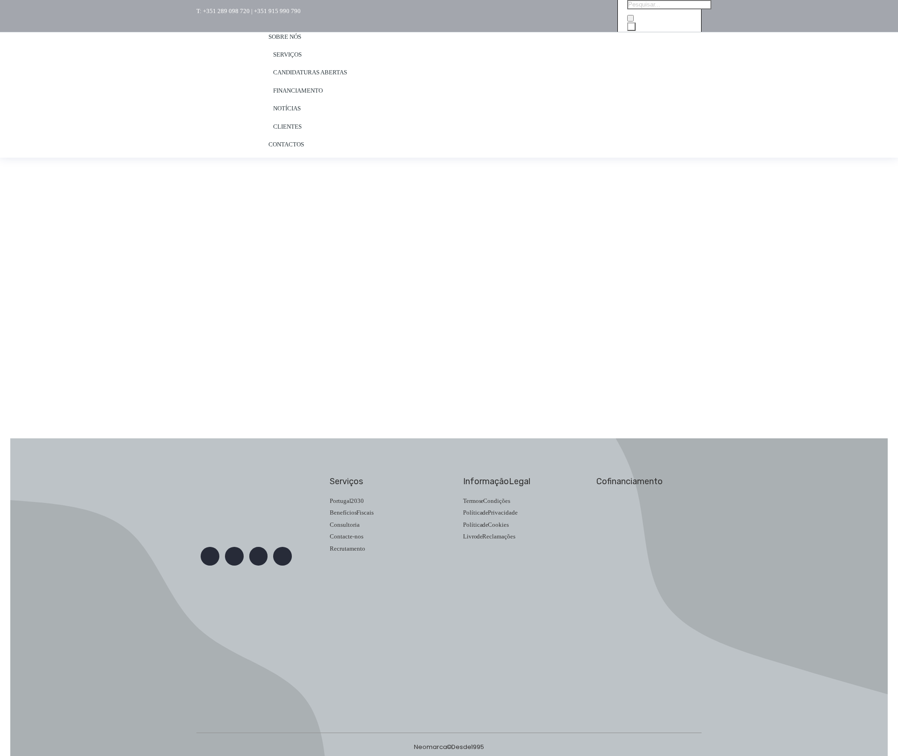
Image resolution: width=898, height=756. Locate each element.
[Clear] (630, 18)
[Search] (631, 26)
